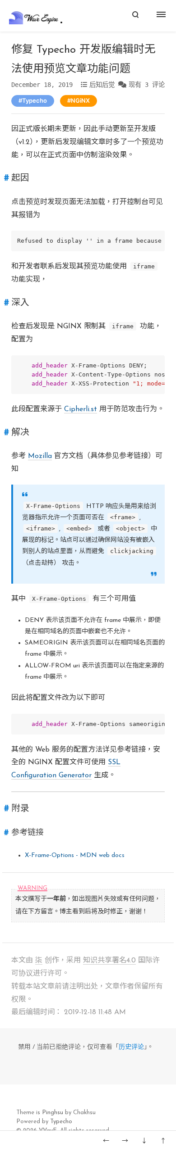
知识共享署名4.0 (109, 960)
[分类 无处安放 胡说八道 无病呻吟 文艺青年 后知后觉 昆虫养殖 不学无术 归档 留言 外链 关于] (162, 16)
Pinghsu (52, 1113)
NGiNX (80, 100)
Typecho (34, 100)
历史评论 (131, 1047)
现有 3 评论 (147, 84)
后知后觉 (102, 84)
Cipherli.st (80, 409)
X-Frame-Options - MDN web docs (75, 855)
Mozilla (40, 456)
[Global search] (135, 16)
